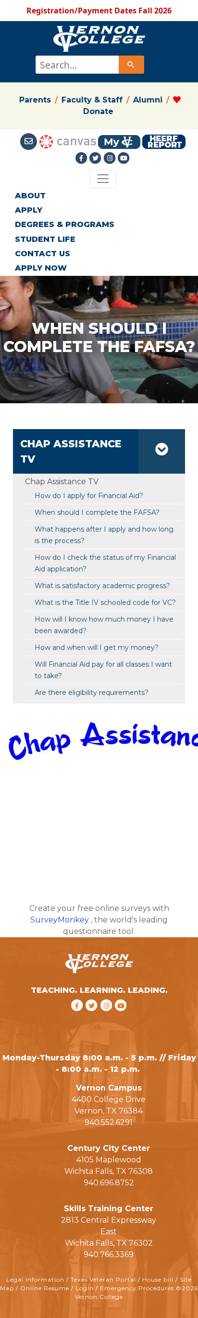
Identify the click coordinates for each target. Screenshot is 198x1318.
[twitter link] (93, 1018)
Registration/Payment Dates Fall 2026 (99, 10)
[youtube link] (124, 158)
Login (84, 1288)
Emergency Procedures (137, 1288)
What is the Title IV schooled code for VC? (105, 602)
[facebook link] (78, 1018)
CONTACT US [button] (42, 253)
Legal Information (35, 1279)
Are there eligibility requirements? (91, 692)
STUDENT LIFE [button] (45, 239)
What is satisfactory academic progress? (102, 585)
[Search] (131, 65)
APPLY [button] (28, 210)
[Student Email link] (29, 141)
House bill (157, 1279)
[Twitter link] (96, 158)
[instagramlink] (107, 1018)
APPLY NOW (41, 268)
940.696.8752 (109, 1182)
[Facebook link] (82, 158)
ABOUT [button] (30, 195)
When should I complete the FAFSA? (97, 512)
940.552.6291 (109, 1122)
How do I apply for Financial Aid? (89, 495)
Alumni (147, 99)
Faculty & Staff (92, 99)
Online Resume (44, 1288)
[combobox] (89, 65)
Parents (35, 99)
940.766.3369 (109, 1254)
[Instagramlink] (111, 158)
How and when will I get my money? (97, 647)
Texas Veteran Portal (103, 1279)
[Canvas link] (67, 141)
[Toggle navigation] (102, 178)
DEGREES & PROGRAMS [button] (64, 224)
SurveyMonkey (59, 919)
